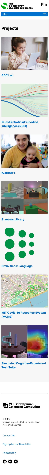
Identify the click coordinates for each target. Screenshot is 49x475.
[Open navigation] (44, 14)
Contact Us (9, 435)
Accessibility (9, 452)
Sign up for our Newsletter (17, 444)
